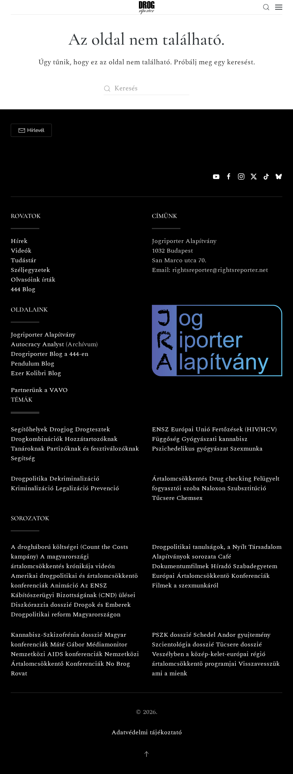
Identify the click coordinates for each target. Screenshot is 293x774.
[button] (266, 7)
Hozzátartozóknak (91, 439)
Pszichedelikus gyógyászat (190, 448)
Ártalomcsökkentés (179, 478)
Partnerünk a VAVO (39, 390)
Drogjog (61, 429)
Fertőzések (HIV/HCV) (244, 429)
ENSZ (160, 429)
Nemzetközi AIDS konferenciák (57, 654)
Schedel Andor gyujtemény (231, 635)
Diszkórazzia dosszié (41, 605)
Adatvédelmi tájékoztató (146, 732)
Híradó (221, 566)
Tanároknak (28, 448)
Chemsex (190, 498)
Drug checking (230, 478)
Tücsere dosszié (239, 644)
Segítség (23, 458)
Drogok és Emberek (102, 605)
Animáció (64, 585)
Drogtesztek (92, 429)
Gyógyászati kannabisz (215, 439)
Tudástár (23, 260)
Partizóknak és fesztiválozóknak (92, 448)
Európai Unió (190, 429)
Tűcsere (163, 498)
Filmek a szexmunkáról (185, 585)
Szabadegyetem (255, 566)
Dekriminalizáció (74, 478)
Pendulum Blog (32, 363)
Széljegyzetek (30, 270)
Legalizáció (72, 488)
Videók (21, 250)
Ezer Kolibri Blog (36, 373)
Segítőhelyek (30, 429)
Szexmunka (246, 448)
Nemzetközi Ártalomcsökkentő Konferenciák (75, 659)
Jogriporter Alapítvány (43, 334)
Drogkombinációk (37, 439)
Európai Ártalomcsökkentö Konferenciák (211, 576)
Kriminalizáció (32, 488)
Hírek (19, 241)
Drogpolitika (29, 478)
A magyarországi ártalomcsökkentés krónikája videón (63, 561)
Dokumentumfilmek (180, 566)
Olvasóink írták (33, 279)
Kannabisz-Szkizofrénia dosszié (57, 635)
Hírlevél (35, 130)
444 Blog (23, 289)
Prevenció (104, 488)
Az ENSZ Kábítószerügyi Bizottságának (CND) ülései (73, 590)
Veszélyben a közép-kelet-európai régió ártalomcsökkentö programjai (208, 659)
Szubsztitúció (246, 488)
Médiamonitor (106, 644)
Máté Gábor (67, 644)
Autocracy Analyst (37, 344)
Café (224, 556)
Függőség (166, 439)
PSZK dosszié (172, 635)
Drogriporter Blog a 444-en (49, 354)
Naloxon (213, 488)
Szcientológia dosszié (183, 644)
